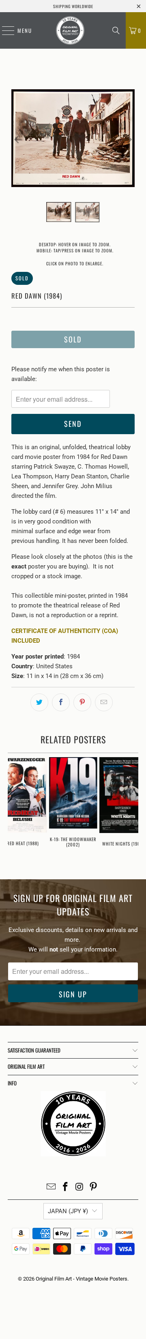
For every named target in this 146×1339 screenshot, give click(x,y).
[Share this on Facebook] (61, 702)
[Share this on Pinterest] (82, 702)
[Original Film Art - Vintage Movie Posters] (70, 30)
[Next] (128, 139)
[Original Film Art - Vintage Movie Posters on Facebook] (66, 1187)
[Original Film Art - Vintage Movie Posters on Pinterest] (94, 1187)
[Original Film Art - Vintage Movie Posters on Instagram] (80, 1187)
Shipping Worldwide (73, 6)
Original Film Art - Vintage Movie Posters (81, 1279)
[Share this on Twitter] (39, 702)
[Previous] (17, 139)
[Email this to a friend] (104, 702)
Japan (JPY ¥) (68, 1211)
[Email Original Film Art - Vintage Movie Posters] (51, 1187)
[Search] (116, 30)
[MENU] (4, 30)
